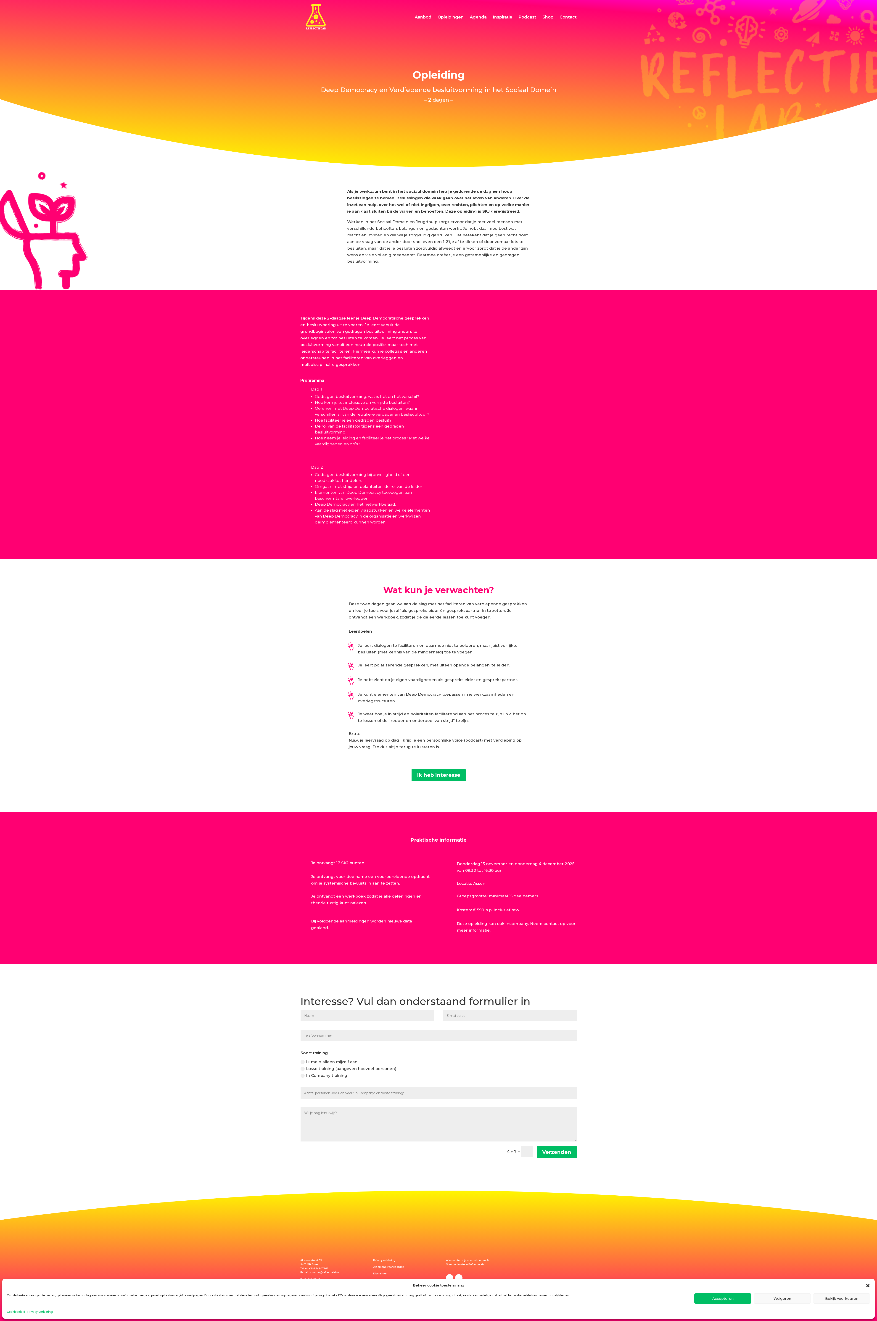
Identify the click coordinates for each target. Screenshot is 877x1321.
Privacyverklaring (384, 1260)
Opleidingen (451, 18)
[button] (868, 1285)
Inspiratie (502, 18)
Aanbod (423, 18)
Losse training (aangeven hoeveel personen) (351, 1068)
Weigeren (782, 1298)
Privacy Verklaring (40, 1311)
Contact (568, 18)
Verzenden (556, 1152)
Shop (547, 18)
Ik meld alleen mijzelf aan (331, 1061)
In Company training (326, 1075)
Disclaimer (380, 1273)
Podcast (527, 18)
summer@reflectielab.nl (324, 1272)
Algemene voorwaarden (388, 1266)
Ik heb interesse (438, 775)
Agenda (478, 18)
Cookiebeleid (16, 1311)
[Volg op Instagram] (458, 1277)
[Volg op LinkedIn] (449, 1277)
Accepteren (723, 1298)
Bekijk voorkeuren (841, 1298)
